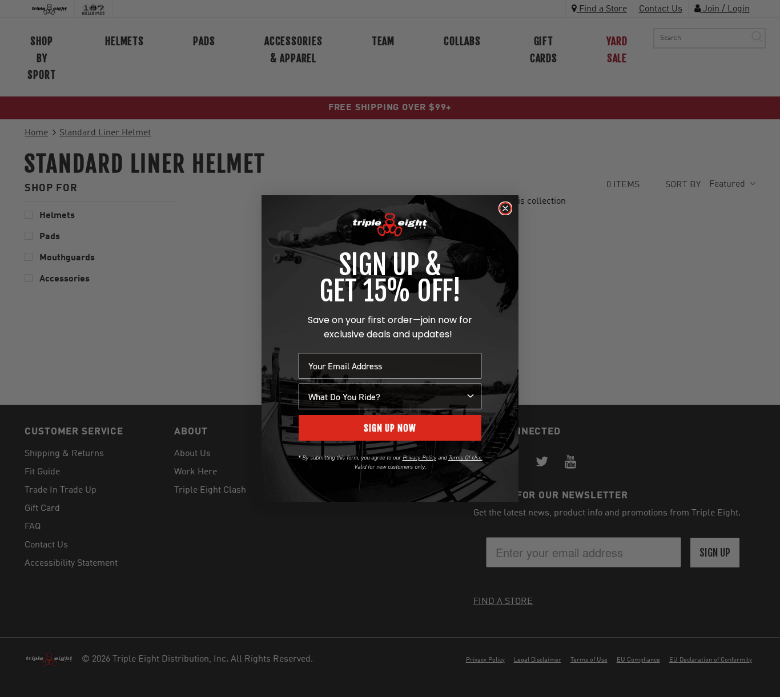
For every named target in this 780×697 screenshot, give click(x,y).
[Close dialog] (505, 208)
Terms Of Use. (465, 457)
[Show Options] (470, 396)
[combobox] (386, 396)
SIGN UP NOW (390, 428)
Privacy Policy (419, 457)
